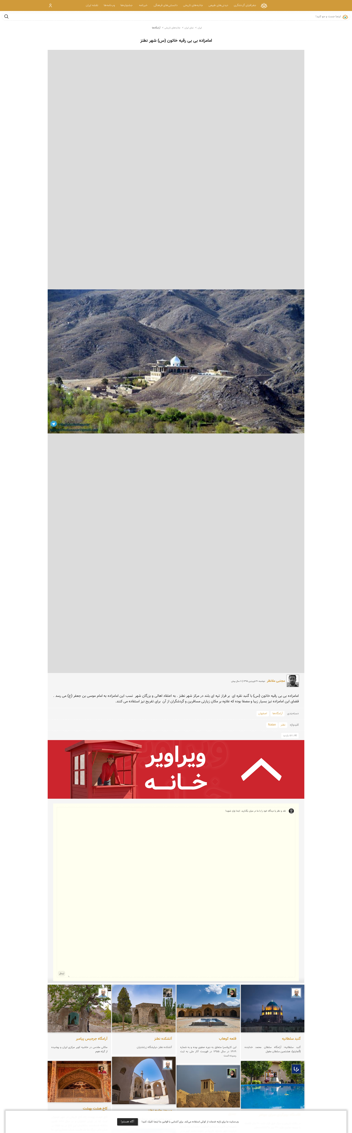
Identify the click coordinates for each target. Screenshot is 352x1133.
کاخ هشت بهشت (95, 1109)
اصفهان (262, 713)
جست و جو (6, 16)
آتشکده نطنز (163, 1039)
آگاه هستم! (127, 1121)
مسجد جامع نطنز (160, 1111)
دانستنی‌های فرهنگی (166, 5)
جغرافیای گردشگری (245, 5)
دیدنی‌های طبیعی (218, 5)
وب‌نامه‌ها (109, 5)
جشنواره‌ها (126, 5)
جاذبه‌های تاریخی (193, 5)
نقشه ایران (92, 5)
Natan (272, 725)
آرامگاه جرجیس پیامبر (91, 1039)
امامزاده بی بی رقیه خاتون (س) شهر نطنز (176, 40)
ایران (200, 28)
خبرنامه (143, 5)
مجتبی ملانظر (276, 681)
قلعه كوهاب (227, 1039)
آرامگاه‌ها (156, 28)
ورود (50, 5)
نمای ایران (264, 5)
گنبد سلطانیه (291, 1039)
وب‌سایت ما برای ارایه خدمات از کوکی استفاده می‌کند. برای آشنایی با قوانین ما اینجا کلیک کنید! (190, 1122)
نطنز (282, 725)
